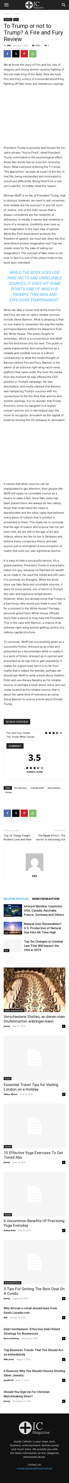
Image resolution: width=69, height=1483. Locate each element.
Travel (7, 1078)
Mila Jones (9, 1359)
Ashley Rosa (10, 1230)
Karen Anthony (11, 1338)
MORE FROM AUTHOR (45, 899)
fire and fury (20, 787)
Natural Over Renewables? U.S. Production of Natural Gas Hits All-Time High (42, 928)
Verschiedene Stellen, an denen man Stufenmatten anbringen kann (34, 1018)
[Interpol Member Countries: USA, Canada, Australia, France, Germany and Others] (13, 910)
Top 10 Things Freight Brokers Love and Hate (17, 837)
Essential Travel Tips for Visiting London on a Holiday (31, 1087)
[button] (6, 5)
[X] (16, 53)
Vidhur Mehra (10, 1094)
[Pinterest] (24, 53)
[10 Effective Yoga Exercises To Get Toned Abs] (34, 1126)
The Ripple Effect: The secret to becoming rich (50, 837)
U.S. (16, 19)
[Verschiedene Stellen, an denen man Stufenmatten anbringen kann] (34, 990)
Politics (17, 13)
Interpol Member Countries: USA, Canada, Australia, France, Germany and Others (44, 910)
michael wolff (37, 787)
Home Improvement (14, 1010)
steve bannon (54, 787)
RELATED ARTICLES (16, 899)
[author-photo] (34, 870)
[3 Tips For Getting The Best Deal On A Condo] (34, 1262)
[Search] (64, 5)
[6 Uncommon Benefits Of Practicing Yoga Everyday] (34, 1194)
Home (7, 13)
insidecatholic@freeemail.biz (34, 1468)
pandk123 (8, 1380)
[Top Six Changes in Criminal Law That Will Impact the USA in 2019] (13, 945)
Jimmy (7, 1026)
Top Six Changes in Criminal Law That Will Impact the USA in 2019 (43, 946)
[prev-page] (6, 959)
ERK (9, 45)
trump (8, 792)
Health (8, 1146)
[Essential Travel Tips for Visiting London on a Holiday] (34, 1058)
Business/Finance (12, 1282)
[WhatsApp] (32, 53)
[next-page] (12, 959)
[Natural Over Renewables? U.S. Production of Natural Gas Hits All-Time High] (13, 928)
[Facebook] (7, 53)
